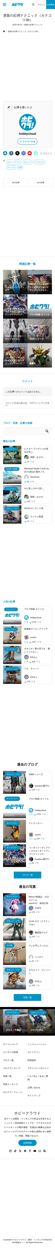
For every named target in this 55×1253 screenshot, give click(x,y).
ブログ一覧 (27, 875)
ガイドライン (34, 1052)
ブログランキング (11, 1068)
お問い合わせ (34, 1087)
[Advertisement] (27, 67)
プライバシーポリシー (38, 1068)
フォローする (28, 141)
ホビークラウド (13, 162)
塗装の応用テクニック (33, 25)
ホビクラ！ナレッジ (12, 1092)
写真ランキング (10, 1084)
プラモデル (39, 162)
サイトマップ (34, 1095)
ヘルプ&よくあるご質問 (38, 1078)
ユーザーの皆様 (10, 1052)
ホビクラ (27, 162)
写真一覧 (27, 997)
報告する (47, 153)
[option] (15, 1021)
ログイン (41, 5)
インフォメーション (37, 1044)
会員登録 (50, 5)
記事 (20, 167)
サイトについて (10, 1044)
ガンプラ (11, 167)
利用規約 (32, 1060)
